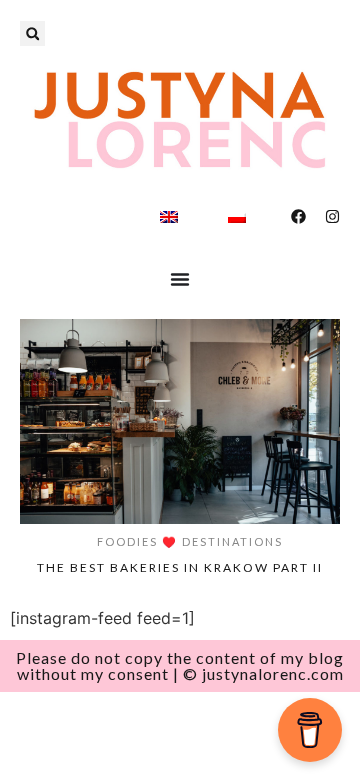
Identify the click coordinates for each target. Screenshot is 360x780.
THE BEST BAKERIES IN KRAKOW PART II (180, 567)
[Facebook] (298, 216)
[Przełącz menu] (180, 279)
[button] (32, 33)
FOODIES (127, 541)
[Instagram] (332, 216)
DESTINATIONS (232, 541)
